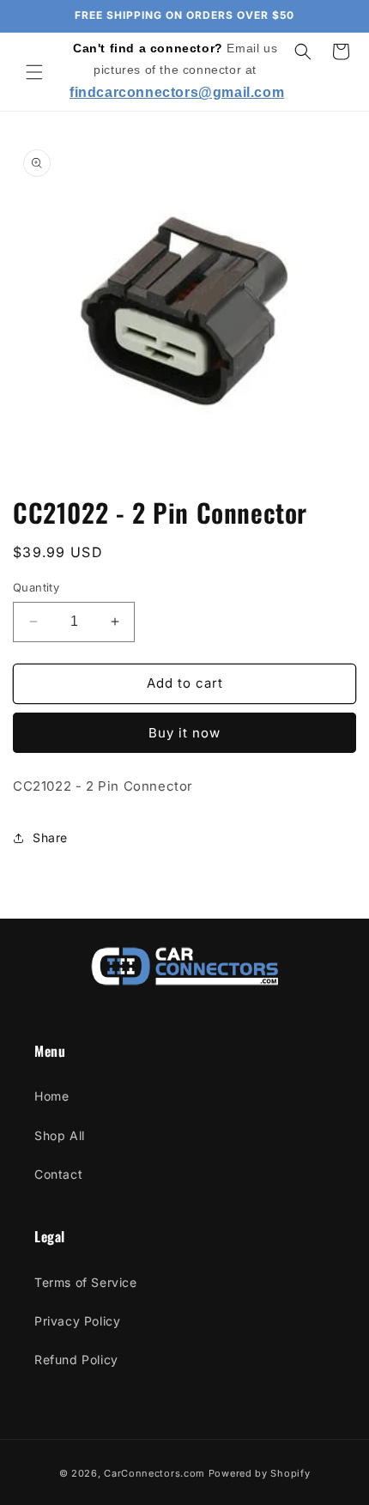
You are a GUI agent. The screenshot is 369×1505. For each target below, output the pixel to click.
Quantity (36, 587)
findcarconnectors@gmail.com (177, 92)
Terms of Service (85, 1282)
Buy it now (184, 733)
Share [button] (50, 837)
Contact (58, 1174)
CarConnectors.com (154, 1473)
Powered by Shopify (260, 1473)
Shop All (59, 1135)
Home (51, 1096)
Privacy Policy (77, 1321)
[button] (34, 72)
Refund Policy (76, 1359)
